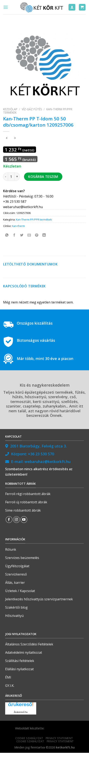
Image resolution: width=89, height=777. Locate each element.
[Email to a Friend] (29, 235)
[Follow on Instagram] (16, 519)
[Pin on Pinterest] (36, 235)
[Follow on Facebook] (9, 519)
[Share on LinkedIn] (44, 235)
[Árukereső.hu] (20, 705)
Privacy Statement (59, 738)
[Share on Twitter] (21, 235)
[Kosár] (82, 7)
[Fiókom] (72, 7)
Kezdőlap (10, 109)
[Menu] (5, 7)
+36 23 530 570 (41, 453)
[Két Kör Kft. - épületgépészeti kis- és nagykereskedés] (42, 7)
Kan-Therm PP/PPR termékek (34, 219)
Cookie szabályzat (29, 738)
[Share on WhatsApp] (7, 235)
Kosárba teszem (43, 176)
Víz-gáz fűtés (32, 109)
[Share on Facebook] (14, 235)
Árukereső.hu (21, 712)
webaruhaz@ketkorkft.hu (47, 461)
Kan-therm (18, 226)
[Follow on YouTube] (23, 519)
